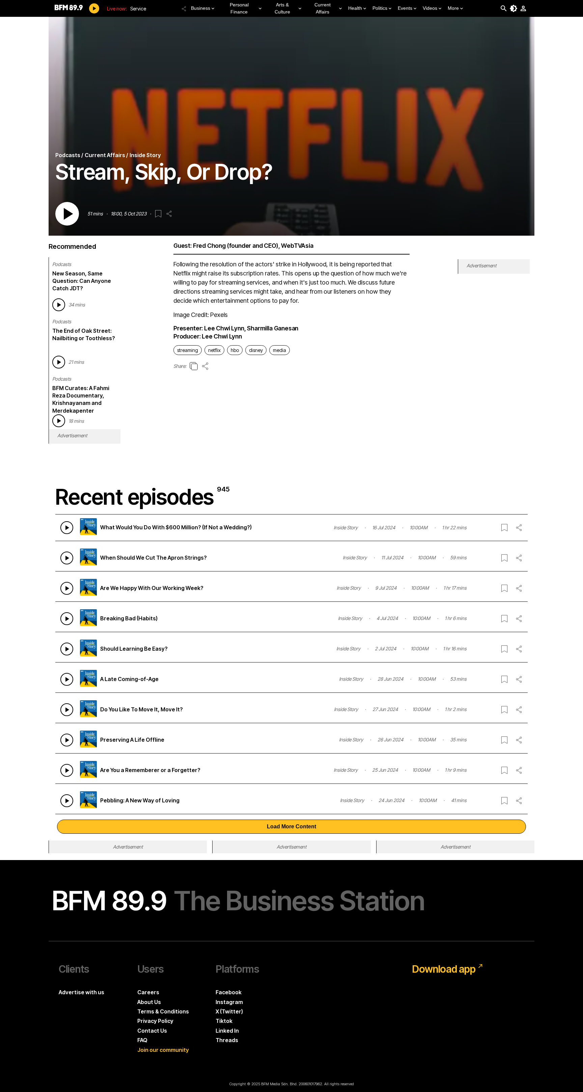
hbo (235, 350)
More (453, 8)
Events (405, 8)
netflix (214, 350)
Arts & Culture (282, 8)
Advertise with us (81, 992)
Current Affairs (322, 8)
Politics (379, 8)
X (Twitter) (229, 1011)
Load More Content (291, 826)
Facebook (229, 992)
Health (355, 8)
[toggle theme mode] (513, 8)
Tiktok (224, 1020)
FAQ (142, 1040)
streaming (187, 350)
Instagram (229, 1002)
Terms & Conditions (163, 1011)
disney (256, 350)
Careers (148, 992)
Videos (430, 8)
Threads (227, 1040)
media (279, 350)
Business (200, 8)
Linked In (227, 1030)
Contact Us (152, 1030)
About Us (149, 1002)
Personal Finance (239, 8)
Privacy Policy (155, 1020)
